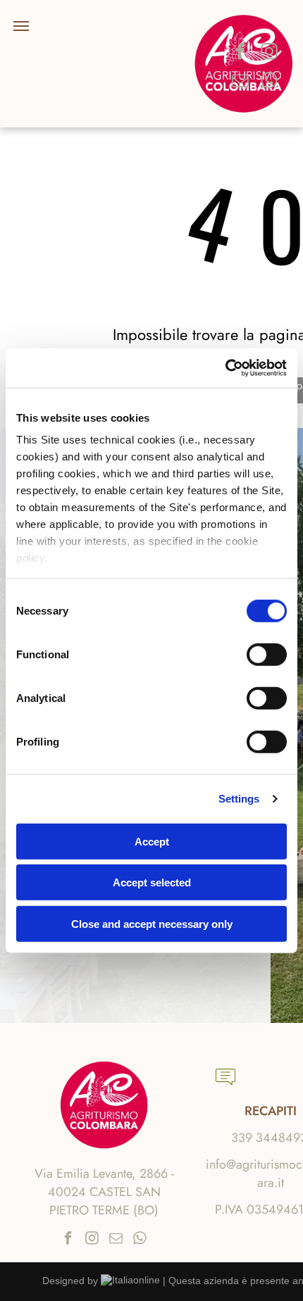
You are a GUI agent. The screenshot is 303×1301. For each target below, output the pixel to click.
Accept (152, 841)
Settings (239, 799)
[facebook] (240, 53)
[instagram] (269, 53)
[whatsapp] (269, 82)
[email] (240, 82)
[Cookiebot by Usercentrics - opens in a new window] (225, 368)
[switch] (267, 654)
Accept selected (152, 882)
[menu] (21, 26)
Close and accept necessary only (152, 923)
